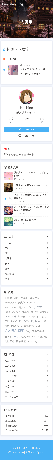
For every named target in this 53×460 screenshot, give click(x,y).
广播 (43, 321)
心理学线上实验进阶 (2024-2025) (31, 185)
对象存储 (43, 336)
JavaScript (33, 316)
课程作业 (34, 298)
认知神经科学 (28, 336)
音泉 (6, 325)
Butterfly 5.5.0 (37, 452)
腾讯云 (22, 316)
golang (44, 312)
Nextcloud (10, 302)
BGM (7, 312)
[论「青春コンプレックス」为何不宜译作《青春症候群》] (8, 210)
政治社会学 (25, 307)
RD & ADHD (11, 307)
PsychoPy (16, 325)
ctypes (25, 312)
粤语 (6, 321)
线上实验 (24, 321)
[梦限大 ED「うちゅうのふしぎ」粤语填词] (8, 176)
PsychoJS (10, 316)
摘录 (17, 336)
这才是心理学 (14, 331)
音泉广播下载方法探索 (25, 219)
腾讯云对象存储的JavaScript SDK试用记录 (30, 197)
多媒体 (21, 302)
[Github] (20, 136)
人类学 (8, 298)
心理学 (37, 307)
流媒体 (24, 298)
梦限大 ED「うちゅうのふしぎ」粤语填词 (31, 174)
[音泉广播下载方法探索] (8, 221)
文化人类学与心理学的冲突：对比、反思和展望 (32, 71)
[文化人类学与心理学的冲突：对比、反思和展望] (13, 70)
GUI (38, 325)
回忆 (16, 298)
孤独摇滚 (21, 341)
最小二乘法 (38, 331)
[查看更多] (47, 236)
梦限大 (34, 312)
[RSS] (33, 136)
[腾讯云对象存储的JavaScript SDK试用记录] (8, 198)
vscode (16, 312)
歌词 (43, 316)
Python (35, 321)
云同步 (8, 336)
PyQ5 (14, 321)
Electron (31, 302)
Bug (28, 331)
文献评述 (9, 341)
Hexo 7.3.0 (18, 452)
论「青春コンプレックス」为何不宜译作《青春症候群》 (31, 209)
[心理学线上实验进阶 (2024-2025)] (8, 187)
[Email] (26, 136)
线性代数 (29, 325)
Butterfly (32, 341)
